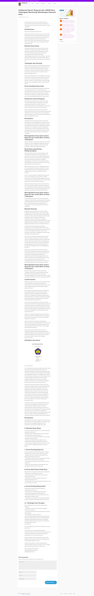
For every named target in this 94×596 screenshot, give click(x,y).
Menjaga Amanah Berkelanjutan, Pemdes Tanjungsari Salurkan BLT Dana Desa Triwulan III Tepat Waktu (68, 25)
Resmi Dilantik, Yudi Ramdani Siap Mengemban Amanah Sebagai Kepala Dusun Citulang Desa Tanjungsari (69, 21)
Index (74, 593)
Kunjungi (37, 3)
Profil (32, 3)
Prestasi (54, 3)
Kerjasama (70, 593)
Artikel (27, 17)
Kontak (49, 3)
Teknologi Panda (28, 594)
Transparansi (42, 3)
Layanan (65, 593)
